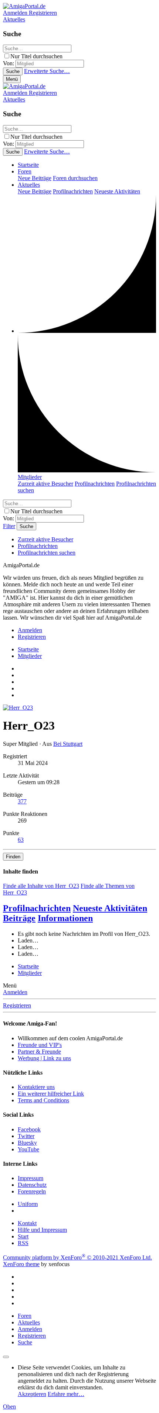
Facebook (29, 1129)
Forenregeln (32, 1191)
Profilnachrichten (73, 191)
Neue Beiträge (34, 178)
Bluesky (27, 1143)
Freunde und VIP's (40, 1045)
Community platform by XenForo (77, 1257)
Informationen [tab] (65, 918)
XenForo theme (21, 1264)
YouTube (28, 1149)
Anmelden (15, 992)
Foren (24, 171)
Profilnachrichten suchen (46, 552)
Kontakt (27, 1223)
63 (21, 840)
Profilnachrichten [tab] (37, 908)
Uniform (28, 1204)
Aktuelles (29, 185)
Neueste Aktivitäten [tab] (110, 908)
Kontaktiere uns (36, 1087)
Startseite (28, 165)
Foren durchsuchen (75, 178)
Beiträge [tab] (19, 918)
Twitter (26, 1136)
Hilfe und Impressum (42, 1230)
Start (23, 1236)
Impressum (30, 1178)
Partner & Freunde (39, 1051)
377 (22, 801)
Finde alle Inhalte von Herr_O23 (41, 886)
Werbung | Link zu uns (44, 1058)
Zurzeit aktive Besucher (45, 483)
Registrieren (17, 1005)
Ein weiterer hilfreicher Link (51, 1093)
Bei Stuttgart (67, 744)
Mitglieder (30, 477)
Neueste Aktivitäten (117, 191)
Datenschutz (32, 1185)
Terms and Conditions (43, 1100)
